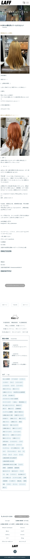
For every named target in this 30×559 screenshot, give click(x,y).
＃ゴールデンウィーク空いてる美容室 (10, 399)
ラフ (23, 451)
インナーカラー (19, 385)
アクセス (4, 454)
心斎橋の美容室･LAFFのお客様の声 (9, 458)
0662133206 (6, 251)
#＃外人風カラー (6, 332)
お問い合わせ (5, 441)
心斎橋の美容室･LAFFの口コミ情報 (9, 464)
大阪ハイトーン (16, 389)
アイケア (21, 471)
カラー (4, 451)
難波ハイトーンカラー (17, 428)
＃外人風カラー (11, 395)
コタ (4, 474)
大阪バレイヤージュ (7, 389)
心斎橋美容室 (10, 468)
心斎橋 (24, 477)
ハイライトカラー (19, 382)
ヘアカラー (9, 484)
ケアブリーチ (19, 445)
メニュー (15, 454)
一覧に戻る (15, 305)
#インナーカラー (16, 332)
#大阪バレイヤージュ (8, 329)
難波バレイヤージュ (7, 438)
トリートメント (22, 484)
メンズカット (22, 379)
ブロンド (12, 382)
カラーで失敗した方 (7, 477)
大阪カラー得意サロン (18, 412)
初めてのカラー (15, 471)
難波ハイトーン (6, 435)
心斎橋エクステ (14, 422)
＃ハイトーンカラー (7, 402)
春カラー (4, 408)
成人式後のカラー (21, 474)
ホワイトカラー (11, 445)
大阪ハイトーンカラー (7, 431)
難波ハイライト (22, 418)
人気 (22, 448)
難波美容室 (17, 468)
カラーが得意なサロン (15, 448)
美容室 (4, 468)
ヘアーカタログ (15, 379)
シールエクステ (6, 385)
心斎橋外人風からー (7, 428)
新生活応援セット (22, 402)
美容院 (25, 481)
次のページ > (25, 305)
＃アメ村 (4, 395)
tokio (7, 474)
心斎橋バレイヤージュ (7, 392)
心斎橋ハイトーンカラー (16, 435)
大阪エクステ (5, 425)
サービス (21, 454)
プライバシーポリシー (11, 451)
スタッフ (10, 454)
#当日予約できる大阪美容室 (19, 392)
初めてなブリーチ (6, 471)
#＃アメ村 (25, 332)
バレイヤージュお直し (17, 477)
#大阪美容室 (6, 322)
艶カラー (4, 487)
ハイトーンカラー (17, 431)
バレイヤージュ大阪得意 (8, 412)
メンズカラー (5, 382)
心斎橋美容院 (18, 408)
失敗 (4, 484)
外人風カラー (5, 418)
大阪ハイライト (6, 422)
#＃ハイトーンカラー (21, 329)
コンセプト (20, 464)
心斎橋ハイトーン (16, 438)
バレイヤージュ (6, 448)
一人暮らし (15, 402)
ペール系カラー (12, 481)
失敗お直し (19, 481)
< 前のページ (4, 305)
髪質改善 (4, 445)
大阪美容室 (5, 481)
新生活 (20, 422)
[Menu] (27, 2)
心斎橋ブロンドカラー (18, 415)
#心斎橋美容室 (23, 322)
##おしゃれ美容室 (10, 326)
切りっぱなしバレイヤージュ (8, 405)
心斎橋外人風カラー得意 (8, 415)
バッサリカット (13, 474)
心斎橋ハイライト (13, 418)
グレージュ (15, 484)
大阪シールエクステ (14, 425)
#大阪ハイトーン (20, 326)
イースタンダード (13, 441)
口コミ (19, 451)
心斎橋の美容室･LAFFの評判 (8, 461)
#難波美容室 (14, 322)
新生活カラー (19, 405)
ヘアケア (21, 441)
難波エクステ (11, 408)
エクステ (12, 385)
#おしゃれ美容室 (6, 379)
